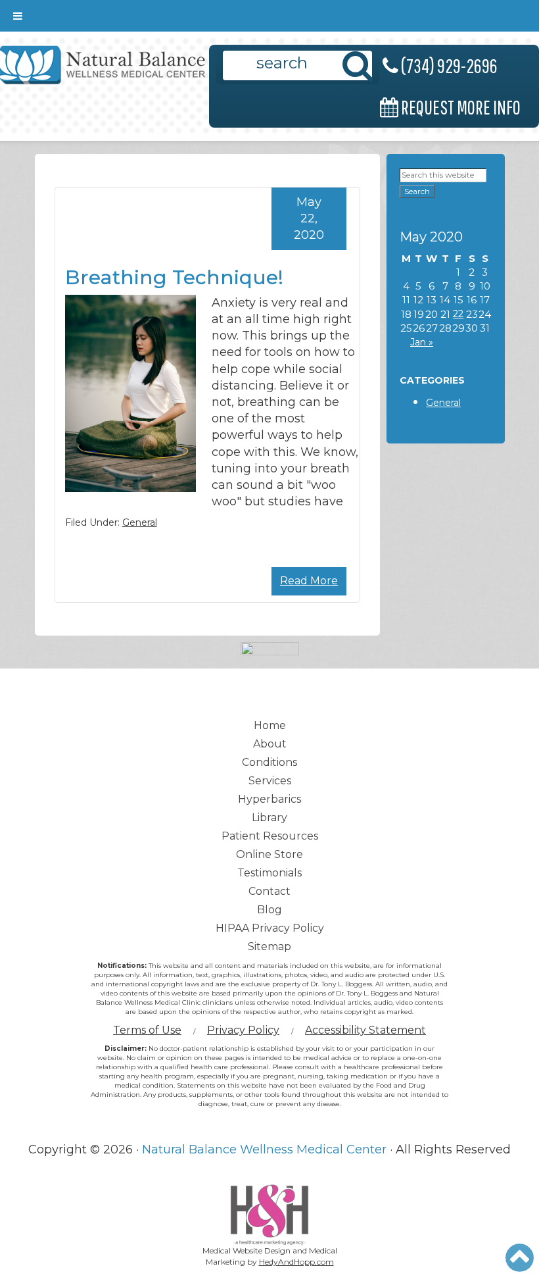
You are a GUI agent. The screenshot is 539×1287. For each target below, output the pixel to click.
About (270, 744)
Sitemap (269, 946)
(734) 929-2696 (448, 65)
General (139, 522)
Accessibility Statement (365, 1030)
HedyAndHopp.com (296, 1262)
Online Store (269, 854)
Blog (269, 909)
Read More (309, 580)
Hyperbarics (269, 799)
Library (269, 817)
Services (269, 780)
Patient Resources (270, 836)
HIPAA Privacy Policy (270, 928)
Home (270, 725)
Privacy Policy (243, 1030)
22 (458, 314)
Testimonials (269, 873)
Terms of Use (147, 1030)
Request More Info (459, 106)
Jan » (421, 342)
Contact (269, 891)
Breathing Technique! (174, 277)
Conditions (269, 762)
